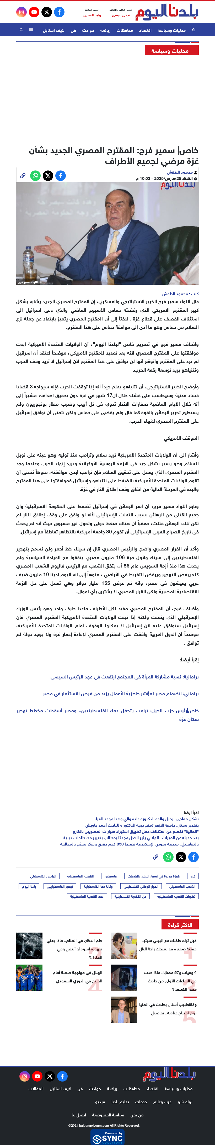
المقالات (36, 1088)
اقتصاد (145, 29)
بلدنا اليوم (29, 886)
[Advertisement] (107, 98)
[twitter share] (48, 175)
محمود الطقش (180, 171)
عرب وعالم (162, 1101)
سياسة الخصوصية (108, 1114)
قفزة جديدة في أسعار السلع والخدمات (154, 876)
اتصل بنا (79, 1114)
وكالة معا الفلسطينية (98, 886)
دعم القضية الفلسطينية (87, 896)
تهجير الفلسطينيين (60, 886)
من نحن (137, 1114)
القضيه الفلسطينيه (80, 876)
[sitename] (169, 1074)
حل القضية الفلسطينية (130, 896)
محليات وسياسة (172, 29)
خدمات (141, 1101)
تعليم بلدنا (120, 1101)
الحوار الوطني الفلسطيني (141, 886)
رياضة (105, 29)
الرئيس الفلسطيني (43, 876)
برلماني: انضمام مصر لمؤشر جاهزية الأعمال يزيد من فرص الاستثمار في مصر (121, 692)
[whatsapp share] (35, 175)
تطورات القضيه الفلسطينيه (176, 896)
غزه (193, 876)
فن (73, 29)
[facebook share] (60, 175)
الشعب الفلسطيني (182, 886)
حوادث (88, 29)
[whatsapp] (23, 175)
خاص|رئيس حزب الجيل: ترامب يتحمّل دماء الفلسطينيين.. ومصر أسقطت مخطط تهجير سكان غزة (107, 714)
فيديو (100, 1101)
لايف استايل (53, 29)
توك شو (185, 1101)
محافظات (125, 29)
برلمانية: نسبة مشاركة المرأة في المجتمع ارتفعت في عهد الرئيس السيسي (125, 676)
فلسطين (111, 876)
